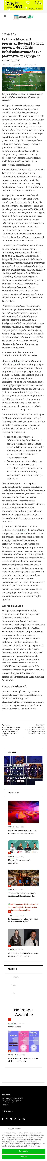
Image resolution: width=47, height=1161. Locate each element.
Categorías (12, 1023)
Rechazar (23, 1157)
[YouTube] (24, 1119)
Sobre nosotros (14, 1026)
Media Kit (5, 1105)
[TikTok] (15, 1119)
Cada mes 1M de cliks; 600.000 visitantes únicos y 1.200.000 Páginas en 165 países (12, 1100)
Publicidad (6, 1095)
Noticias (11, 827)
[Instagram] (11, 1119)
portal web (7, 119)
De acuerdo (23, 1151)
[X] (6, 1119)
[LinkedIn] (19, 1119)
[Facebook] (2, 1119)
